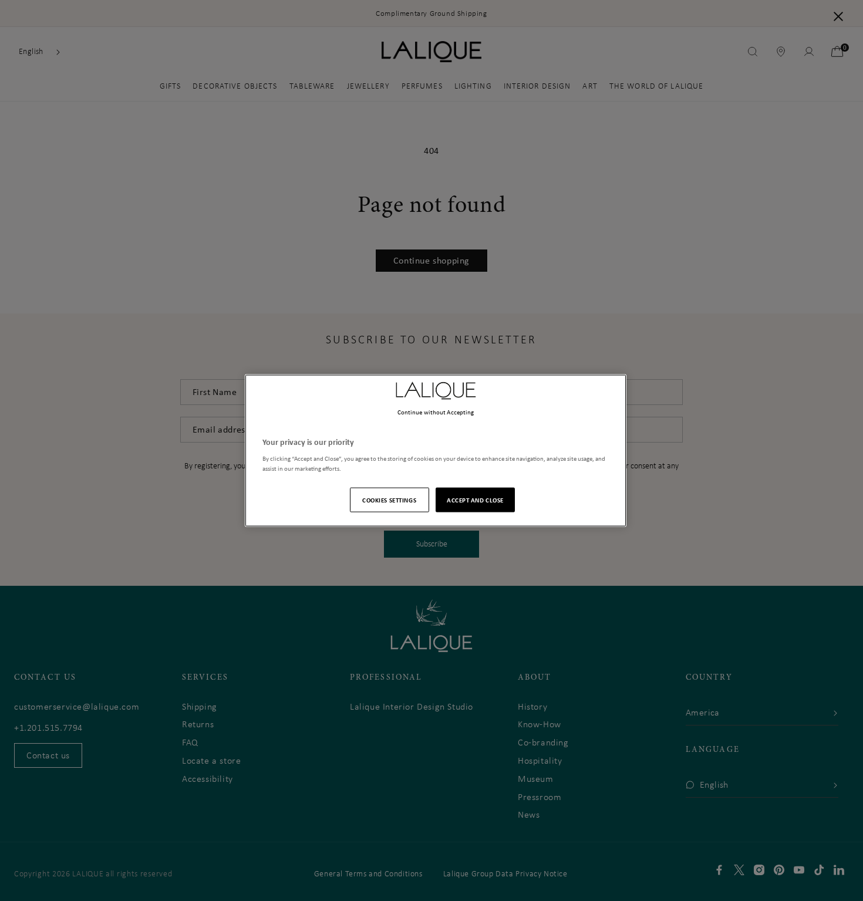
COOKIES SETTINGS (389, 499)
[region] (435, 450)
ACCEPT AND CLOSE (475, 499)
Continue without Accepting (435, 411)
